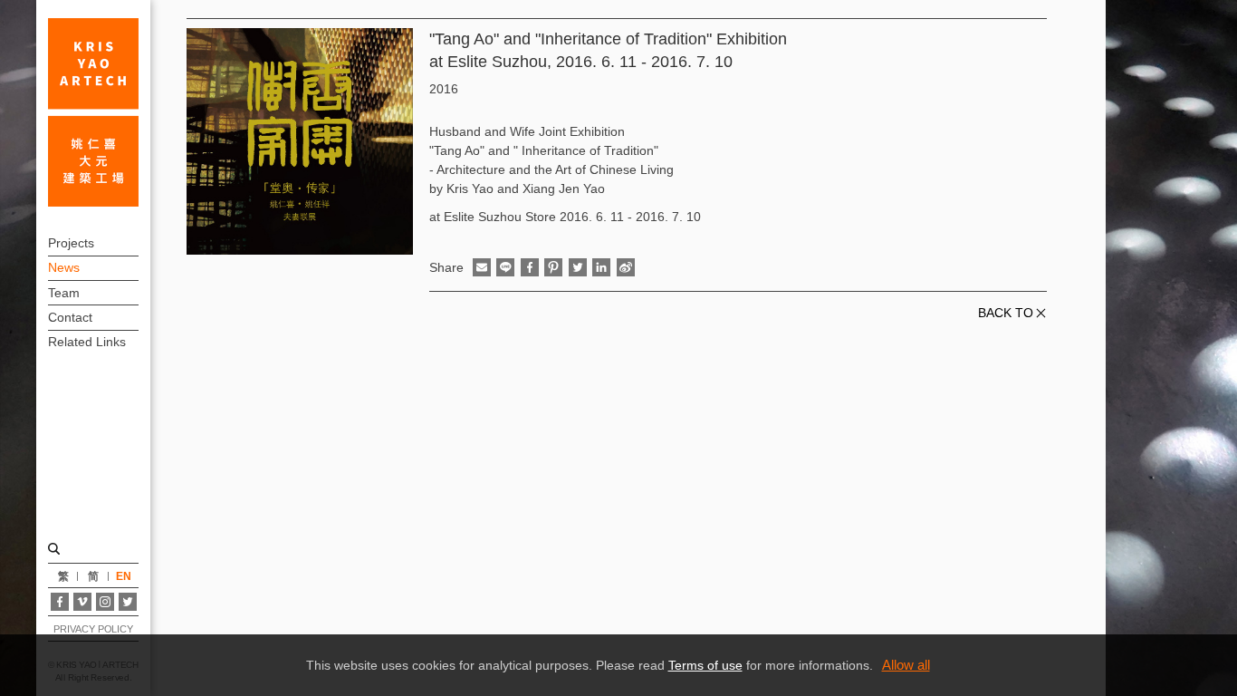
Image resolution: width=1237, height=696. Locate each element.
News (64, 267)
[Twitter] (128, 602)
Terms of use (705, 665)
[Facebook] (60, 602)
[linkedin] (601, 267)
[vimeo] (82, 602)
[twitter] (578, 267)
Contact (70, 317)
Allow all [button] (906, 664)
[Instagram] (105, 602)
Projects (71, 243)
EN (123, 576)
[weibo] (626, 267)
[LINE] (505, 267)
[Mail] (482, 267)
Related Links (87, 341)
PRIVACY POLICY (92, 629)
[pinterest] (553, 267)
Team (64, 292)
